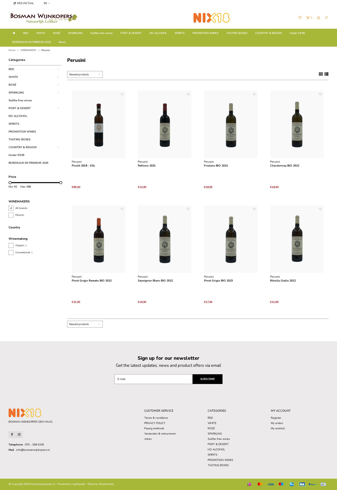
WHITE (40, 33)
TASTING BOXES (236, 33)
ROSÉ (56, 33)
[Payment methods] (249, 484)
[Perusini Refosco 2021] (165, 124)
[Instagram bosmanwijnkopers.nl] (19, 434)
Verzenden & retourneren (160, 434)
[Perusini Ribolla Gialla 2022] (297, 239)
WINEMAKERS (28, 50)
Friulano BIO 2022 (216, 165)
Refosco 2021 (147, 165)
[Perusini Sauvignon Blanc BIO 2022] (165, 239)
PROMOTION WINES (205, 33)
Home (12, 50)
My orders (277, 423)
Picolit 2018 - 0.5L (83, 165)
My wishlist (278, 428)
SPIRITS (180, 33)
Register (276, 418)
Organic (21, 245)
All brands (21, 208)
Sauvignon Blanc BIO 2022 (155, 280)
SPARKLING (75, 33)
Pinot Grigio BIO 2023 (218, 280)
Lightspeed (78, 484)
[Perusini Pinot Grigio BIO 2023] (231, 239)
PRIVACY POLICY (154, 423)
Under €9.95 (297, 33)
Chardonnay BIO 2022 (284, 165)
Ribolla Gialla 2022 (283, 280)
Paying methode (154, 428)
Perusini (45, 50)
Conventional (24, 252)
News (62, 42)
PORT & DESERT (131, 33)
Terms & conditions (156, 418)
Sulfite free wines (101, 33)
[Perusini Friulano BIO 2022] (231, 124)
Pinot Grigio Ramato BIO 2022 (92, 280)
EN (45, 3)
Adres (148, 439)
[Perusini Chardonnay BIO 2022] (297, 124)
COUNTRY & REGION (268, 33)
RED (25, 33)
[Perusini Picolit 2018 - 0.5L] (99, 124)
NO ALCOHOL (158, 33)
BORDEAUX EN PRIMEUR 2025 (31, 42)
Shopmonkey (106, 484)
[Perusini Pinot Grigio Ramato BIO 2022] (99, 239)
